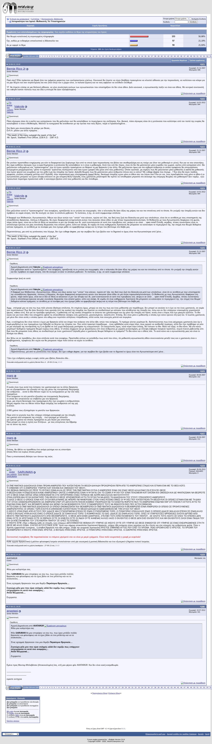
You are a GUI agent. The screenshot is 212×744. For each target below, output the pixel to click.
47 (184, 56)
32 (136, 56)
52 (201, 56)
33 (139, 56)
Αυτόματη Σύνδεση (199, 19)
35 (145, 56)
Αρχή (207, 734)
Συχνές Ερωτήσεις (99, 26)
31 (132, 56)
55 (211, 56)
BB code (10, 711)
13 (74, 56)
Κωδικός (166, 22)
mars (10, 375)
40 (162, 56)
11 (67, 56)
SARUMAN (25, 472)
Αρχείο (201, 734)
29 (126, 56)
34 (142, 56)
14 (77, 56)
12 (70, 56)
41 (165, 56)
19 (93, 56)
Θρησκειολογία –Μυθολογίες (52, 19)
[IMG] (17, 715)
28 (123, 56)
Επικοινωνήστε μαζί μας (155, 734)
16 (83, 56)
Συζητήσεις (35, 19)
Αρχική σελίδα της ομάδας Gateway (181, 734)
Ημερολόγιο (175, 26)
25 (113, 56)
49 (191, 56)
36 (149, 56)
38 (155, 56)
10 (64, 56)
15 (80, 56)
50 (194, 56)
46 (181, 56)
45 (178, 56)
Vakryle (19, 106)
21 (100, 56)
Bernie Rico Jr (16, 68)
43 (171, 56)
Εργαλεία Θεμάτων (179, 60)
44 (175, 56)
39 (158, 56)
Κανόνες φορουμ (13, 721)
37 (152, 56)
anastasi (12, 610)
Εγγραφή (30, 26)
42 (168, 56)
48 (188, 56)
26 (116, 56)
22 (103, 56)
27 (119, 56)
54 (207, 56)
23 (106, 56)
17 (87, 56)
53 (204, 56)
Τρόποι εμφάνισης (197, 60)
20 (96, 56)
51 (197, 56)
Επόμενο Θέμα (114, 693)
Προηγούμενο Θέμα (99, 693)
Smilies (11, 713)
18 (90, 56)
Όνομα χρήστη (168, 19)
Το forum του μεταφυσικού (19, 19)
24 (110, 56)
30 (129, 56)
